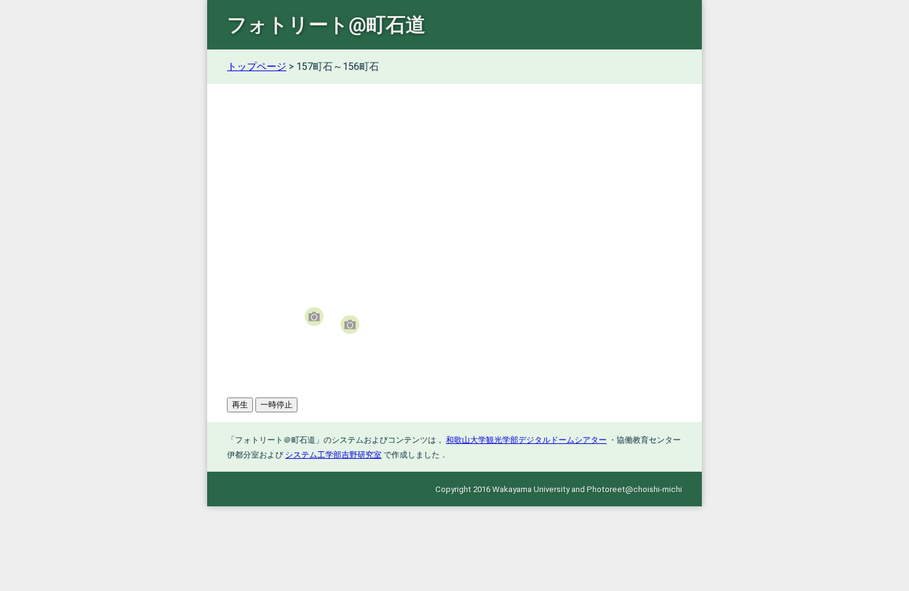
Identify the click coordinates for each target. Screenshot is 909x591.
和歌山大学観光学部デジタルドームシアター (526, 439)
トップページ (256, 66)
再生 (240, 404)
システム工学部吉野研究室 (333, 454)
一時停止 (276, 404)
